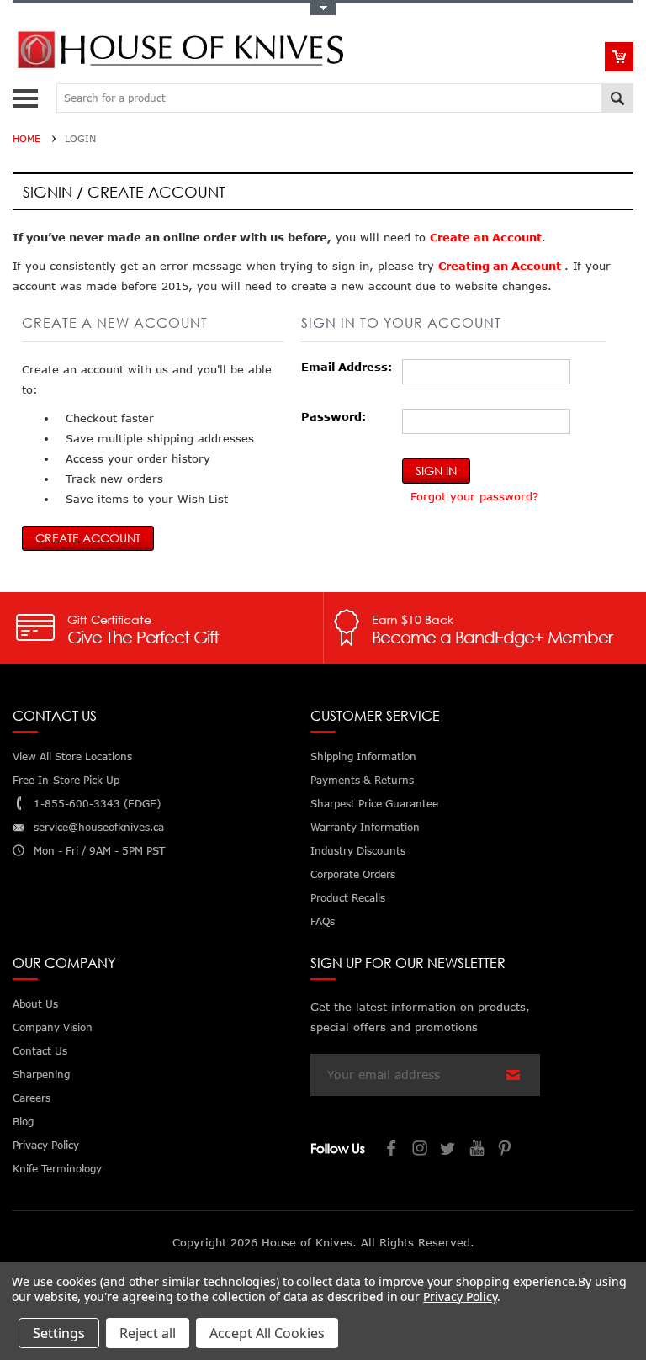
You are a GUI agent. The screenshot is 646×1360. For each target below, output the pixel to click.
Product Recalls (347, 898)
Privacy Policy (459, 1296)
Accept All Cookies (267, 1333)
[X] (449, 1150)
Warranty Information (365, 827)
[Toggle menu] (27, 94)
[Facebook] (392, 1150)
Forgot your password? (474, 496)
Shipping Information (363, 756)
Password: (333, 416)
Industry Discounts (357, 850)
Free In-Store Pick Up (66, 780)
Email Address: (346, 366)
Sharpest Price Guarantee (374, 803)
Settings (59, 1333)
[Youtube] (477, 1150)
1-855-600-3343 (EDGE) (97, 803)
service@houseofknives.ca (99, 827)
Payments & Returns (362, 780)
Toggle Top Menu (323, 9)
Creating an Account (501, 266)
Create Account (87, 538)
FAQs (322, 921)
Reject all (147, 1333)
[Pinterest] (506, 1150)
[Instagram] (420, 1150)
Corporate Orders (352, 874)
